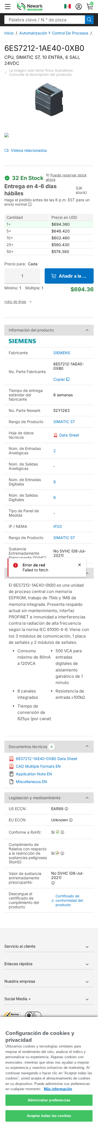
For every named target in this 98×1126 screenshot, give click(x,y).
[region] (49, 1071)
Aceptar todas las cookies (49, 1116)
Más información (58, 1089)
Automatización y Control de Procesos (53, 33)
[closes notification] (79, 564)
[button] (7, 6)
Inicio (9, 33)
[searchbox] (44, 19)
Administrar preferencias (49, 1100)
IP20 (57, 526)
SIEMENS (61, 353)
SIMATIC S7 (64, 422)
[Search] (89, 19)
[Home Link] (37, 6)
